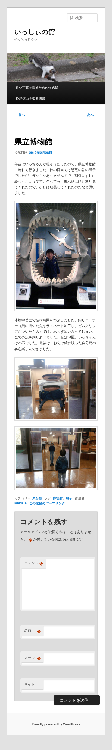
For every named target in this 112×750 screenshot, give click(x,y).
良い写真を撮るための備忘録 (37, 87)
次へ (92, 114)
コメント (33, 562)
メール (32, 657)
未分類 (37, 498)
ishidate (20, 503)
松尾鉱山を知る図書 (30, 98)
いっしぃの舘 (34, 31)
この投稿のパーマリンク (47, 503)
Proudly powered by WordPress (56, 724)
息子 (69, 498)
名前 (32, 630)
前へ (19, 114)
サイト (29, 684)
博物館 (58, 498)
